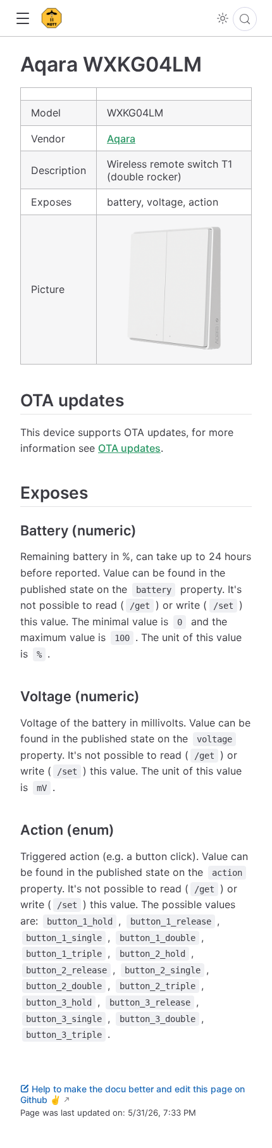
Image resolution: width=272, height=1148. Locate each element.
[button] (22, 18)
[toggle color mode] (223, 18)
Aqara (121, 138)
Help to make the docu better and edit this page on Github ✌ (132, 1094)
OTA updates (129, 448)
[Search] (245, 19)
